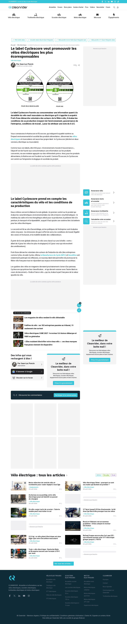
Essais (60, 7)
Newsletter (100, 7)
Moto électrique (80, 17)
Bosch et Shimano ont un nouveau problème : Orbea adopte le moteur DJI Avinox (97, 524)
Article (99, 475)
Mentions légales (33, 616)
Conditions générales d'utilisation (71, 616)
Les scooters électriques (72, 587)
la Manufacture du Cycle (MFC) (53, 255)
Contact (105, 583)
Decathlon (72, 255)
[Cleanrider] (18, 7)
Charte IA (88, 616)
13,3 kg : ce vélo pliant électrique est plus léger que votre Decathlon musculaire (45, 537)
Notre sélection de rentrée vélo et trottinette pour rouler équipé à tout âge (44, 484)
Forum (108, 7)
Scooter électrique (59, 17)
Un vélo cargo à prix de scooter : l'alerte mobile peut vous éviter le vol (44, 510)
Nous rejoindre (107, 586)
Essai (113, 475)
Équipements (114, 17)
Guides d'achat (78, 7)
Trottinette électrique (35, 17)
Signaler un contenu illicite (101, 616)
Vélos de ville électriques (54, 595)
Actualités (52, 7)
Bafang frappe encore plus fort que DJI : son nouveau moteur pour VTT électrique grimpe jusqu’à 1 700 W (98, 537)
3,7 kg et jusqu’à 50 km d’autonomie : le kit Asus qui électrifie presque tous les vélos (99, 510)
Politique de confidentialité (49, 616)
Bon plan (106, 475)
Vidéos (92, 7)
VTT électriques (51, 591)
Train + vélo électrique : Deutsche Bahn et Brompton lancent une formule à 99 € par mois (44, 551)
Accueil (13, 45)
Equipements (34, 487)
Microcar (97, 17)
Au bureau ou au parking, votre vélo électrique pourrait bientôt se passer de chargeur (43, 497)
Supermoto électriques (91, 605)
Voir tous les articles (62, 564)
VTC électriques (51, 598)
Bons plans (68, 7)
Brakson (82, 618)
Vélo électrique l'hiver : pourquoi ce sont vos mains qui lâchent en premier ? (98, 484)
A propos (105, 579)
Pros (86, 7)
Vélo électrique (14, 17)
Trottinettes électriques (110, 596)
